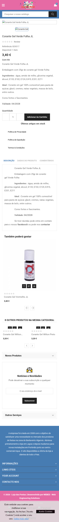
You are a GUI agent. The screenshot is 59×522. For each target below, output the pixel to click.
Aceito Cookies (45, 511)
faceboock (23, 224)
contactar (45, 224)
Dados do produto (27, 160)
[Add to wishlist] (24, 286)
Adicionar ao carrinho (37, 117)
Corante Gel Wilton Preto (43, 334)
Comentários (47, 160)
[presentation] (26, 308)
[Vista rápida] (34, 286)
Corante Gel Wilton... (13, 334)
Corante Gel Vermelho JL (16, 297)
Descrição (9, 160)
